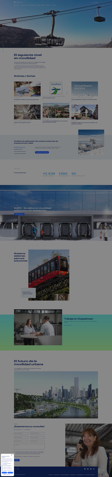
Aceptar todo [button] (4, 472)
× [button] (12, 454)
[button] (7, 474)
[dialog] (7, 465)
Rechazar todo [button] (10, 472)
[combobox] (11, 454)
